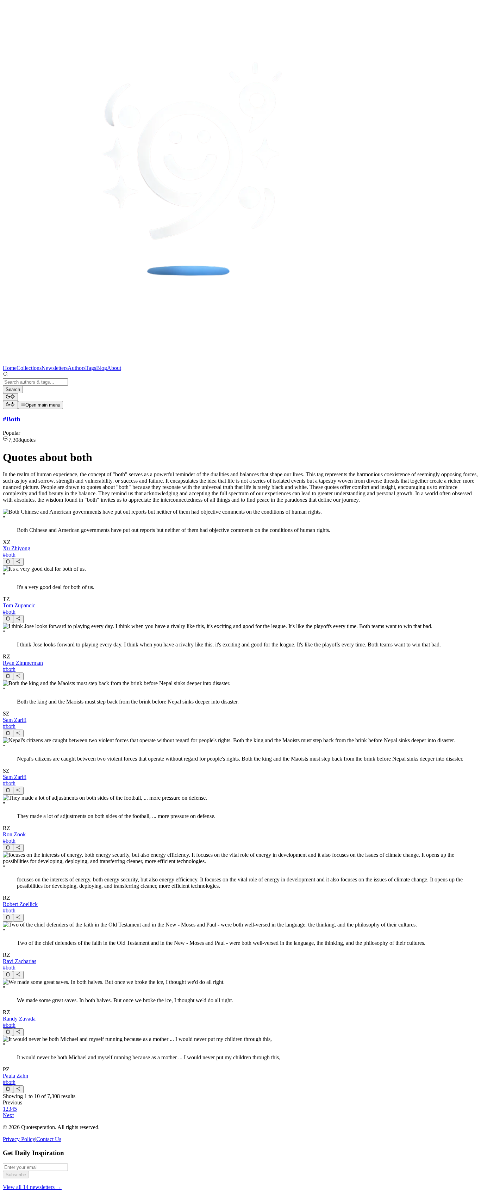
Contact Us (48, 1139)
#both (9, 555)
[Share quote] (18, 562)
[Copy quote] (8, 562)
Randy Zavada (19, 1019)
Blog (101, 368)
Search (13, 389)
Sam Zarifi (14, 720)
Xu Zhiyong (16, 548)
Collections (29, 368)
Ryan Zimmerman (23, 663)
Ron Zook (14, 834)
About (114, 368)
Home (10, 368)
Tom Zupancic (19, 605)
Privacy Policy (19, 1139)
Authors (77, 368)
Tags (91, 368)
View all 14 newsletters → (32, 1187)
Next (8, 1115)
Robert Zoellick (20, 904)
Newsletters (55, 368)
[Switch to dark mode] (10, 397)
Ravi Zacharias (19, 961)
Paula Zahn (15, 1076)
